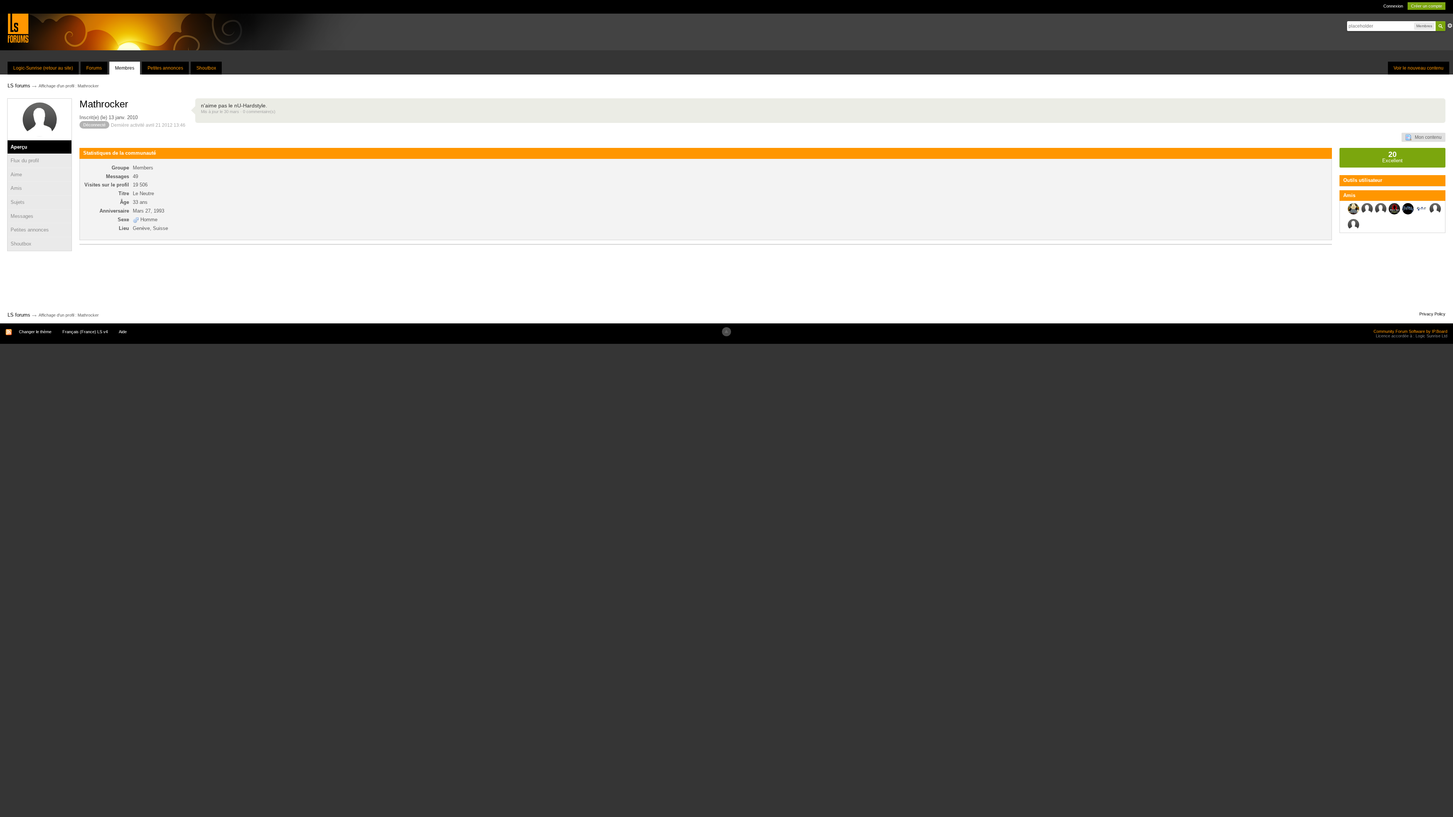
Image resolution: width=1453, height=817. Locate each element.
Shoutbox (206, 68)
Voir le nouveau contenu (1419, 68)
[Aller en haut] (726, 331)
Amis (16, 188)
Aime (16, 174)
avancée (1450, 26)
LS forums (19, 315)
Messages (22, 216)
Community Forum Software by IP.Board (1410, 331)
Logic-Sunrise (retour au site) (43, 68)
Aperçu (19, 147)
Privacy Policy (1432, 314)
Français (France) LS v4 (85, 331)
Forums (94, 68)
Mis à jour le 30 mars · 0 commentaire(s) (238, 111)
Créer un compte (1426, 6)
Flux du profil (25, 160)
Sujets (18, 202)
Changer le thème (35, 331)
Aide (123, 331)
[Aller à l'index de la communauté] (18, 28)
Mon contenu (1426, 137)
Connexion (1393, 6)
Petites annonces (165, 68)
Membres (124, 68)
